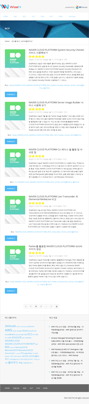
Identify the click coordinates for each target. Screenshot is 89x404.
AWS (15, 16)
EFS (33, 335)
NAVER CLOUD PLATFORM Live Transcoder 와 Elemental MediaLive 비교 (53, 198)
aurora (31, 326)
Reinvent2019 (11, 350)
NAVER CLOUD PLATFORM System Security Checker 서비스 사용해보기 (56, 51)
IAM (23, 338)
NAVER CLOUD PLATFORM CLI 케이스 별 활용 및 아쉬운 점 (55, 151)
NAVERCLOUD (19, 85)
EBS (25, 334)
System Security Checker (60, 85)
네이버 (72, 85)
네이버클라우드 (76, 135)
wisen (19, 356)
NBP (51, 135)
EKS (36, 334)
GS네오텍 (17, 337)
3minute (10, 326)
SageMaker (28, 353)
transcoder (56, 232)
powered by (70, 7)
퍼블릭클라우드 (28, 363)
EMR (9, 337)
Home (7, 41)
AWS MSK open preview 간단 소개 (70, 344)
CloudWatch (10, 334)
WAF (15, 356)
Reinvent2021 (10, 353)
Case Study (17, 331)
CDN (42, 16)
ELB (6, 338)
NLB (36, 344)
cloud (11, 85)
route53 (18, 353)
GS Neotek (38, 59)
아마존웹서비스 (15, 359)
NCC (51, 16)
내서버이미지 (62, 282)
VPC (12, 356)
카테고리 (16, 388)
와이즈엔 (24, 359)
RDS (7, 347)
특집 (20, 362)
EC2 (30, 334)
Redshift (12, 347)
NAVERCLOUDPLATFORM (36, 85)
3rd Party (72, 16)
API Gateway (24, 326)
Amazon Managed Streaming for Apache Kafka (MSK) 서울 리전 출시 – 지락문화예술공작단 (67, 341)
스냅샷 (42, 284)
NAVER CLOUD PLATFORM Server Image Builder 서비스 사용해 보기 (56, 104)
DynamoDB (20, 335)
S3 (22, 353)
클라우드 (46, 88)
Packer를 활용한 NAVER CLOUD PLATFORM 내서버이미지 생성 (55, 248)
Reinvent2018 (21, 347)
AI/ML (61, 16)
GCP (33, 16)
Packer (61, 135)
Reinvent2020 (26, 350)
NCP (24, 16)
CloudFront (32, 331)
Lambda (28, 338)
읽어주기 (30, 359)
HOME (5, 16)
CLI (16, 182)
